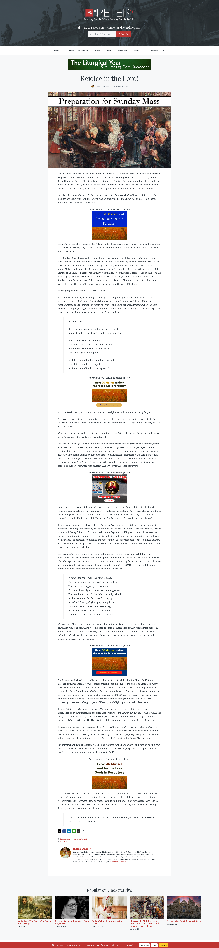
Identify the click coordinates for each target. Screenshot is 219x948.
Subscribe (124, 34)
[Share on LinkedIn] (69, 831)
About (56, 50)
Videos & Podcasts (76, 50)
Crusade (97, 50)
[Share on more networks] (78, 831)
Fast (109, 50)
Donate (154, 50)
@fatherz (128, 862)
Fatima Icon (122, 50)
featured (64, 841)
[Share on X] (59, 831)
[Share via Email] (74, 831)
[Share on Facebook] (64, 831)
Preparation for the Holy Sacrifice (74, 839)
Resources (137, 50)
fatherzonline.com (117, 862)
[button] (164, 50)
